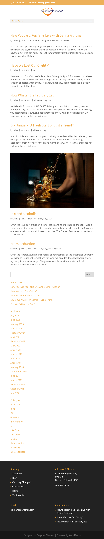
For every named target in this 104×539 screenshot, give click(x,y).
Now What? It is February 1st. (32, 95)
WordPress (75, 535)
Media (66, 40)
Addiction (37, 40)
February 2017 (17, 384)
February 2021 (17, 341)
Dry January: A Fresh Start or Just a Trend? (42, 125)
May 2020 (15, 345)
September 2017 (18, 371)
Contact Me (18, 486)
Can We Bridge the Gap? (22, 304)
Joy (12, 425)
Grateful (14, 417)
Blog (44, 40)
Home (15, 490)
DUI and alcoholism (24, 213)
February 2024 (17, 332)
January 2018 (17, 367)
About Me (17, 473)
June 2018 (15, 358)
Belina (15, 40)
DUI (49, 40)
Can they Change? (21, 482)
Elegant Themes (45, 535)
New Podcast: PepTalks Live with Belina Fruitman (46, 35)
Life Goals (15, 434)
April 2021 (15, 337)
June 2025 (15, 319)
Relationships (17, 443)
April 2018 (15, 362)
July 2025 (15, 315)
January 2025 (17, 324)
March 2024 (16, 328)
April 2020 (15, 349)
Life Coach (15, 430)
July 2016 (15, 393)
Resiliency (15, 447)
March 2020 (16, 354)
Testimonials (18, 495)
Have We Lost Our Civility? (30, 65)
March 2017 (16, 380)
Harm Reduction (22, 243)
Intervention (57, 40)
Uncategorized (54, 248)
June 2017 (15, 375)
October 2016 (17, 388)
